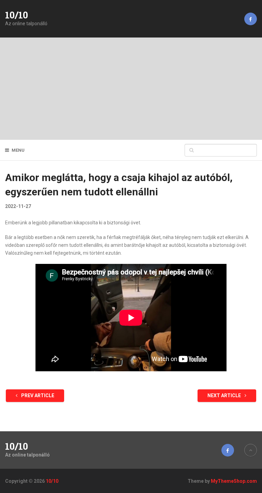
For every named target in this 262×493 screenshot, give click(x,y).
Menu (18, 150)
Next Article (224, 395)
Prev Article (37, 395)
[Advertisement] (131, 88)
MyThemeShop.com (234, 481)
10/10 (16, 15)
